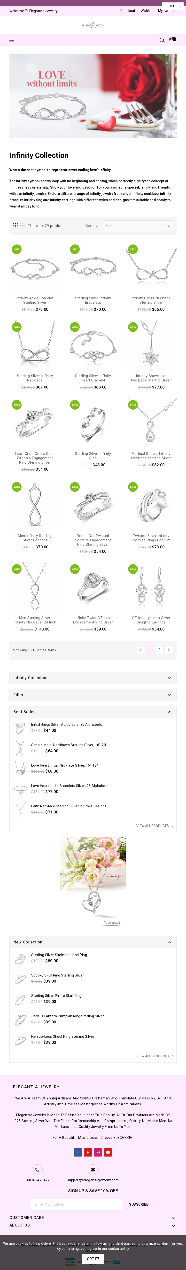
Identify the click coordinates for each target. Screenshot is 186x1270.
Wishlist (147, 11)
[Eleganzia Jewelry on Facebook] (78, 1151)
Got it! (93, 1259)
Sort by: (92, 226)
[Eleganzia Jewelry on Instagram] (98, 1151)
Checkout (127, 11)
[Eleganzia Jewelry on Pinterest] (88, 1151)
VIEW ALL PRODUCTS (155, 826)
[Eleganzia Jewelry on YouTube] (108, 1151)
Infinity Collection (30, 677)
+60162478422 (37, 1180)
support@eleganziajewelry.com (93, 1180)
